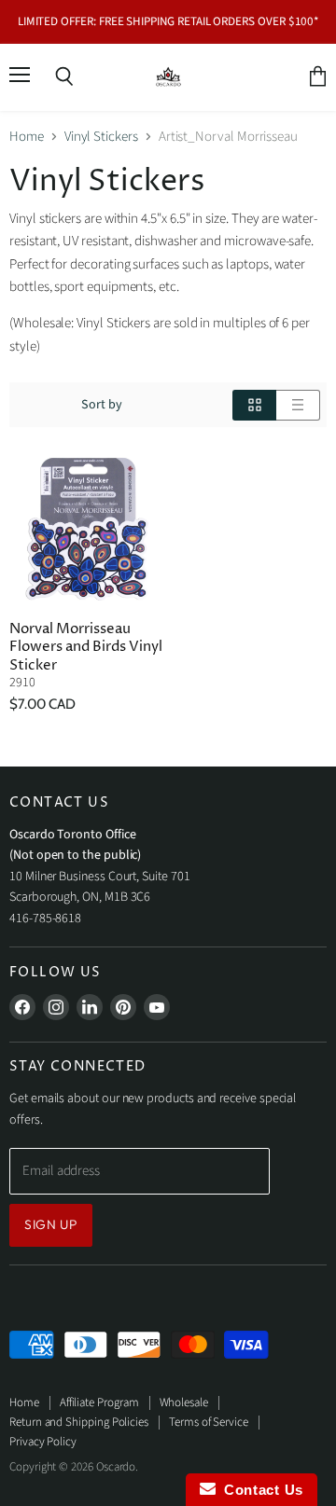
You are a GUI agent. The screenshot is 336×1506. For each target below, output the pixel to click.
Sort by (101, 404)
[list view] (298, 405)
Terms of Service (208, 1422)
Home (26, 137)
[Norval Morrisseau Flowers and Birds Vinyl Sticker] (86, 529)
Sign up (50, 1224)
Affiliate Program (99, 1402)
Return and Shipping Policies (78, 1422)
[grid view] (254, 405)
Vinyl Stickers (101, 137)
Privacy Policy (43, 1441)
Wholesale (184, 1402)
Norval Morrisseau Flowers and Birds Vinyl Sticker (85, 647)
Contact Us (259, 1490)
